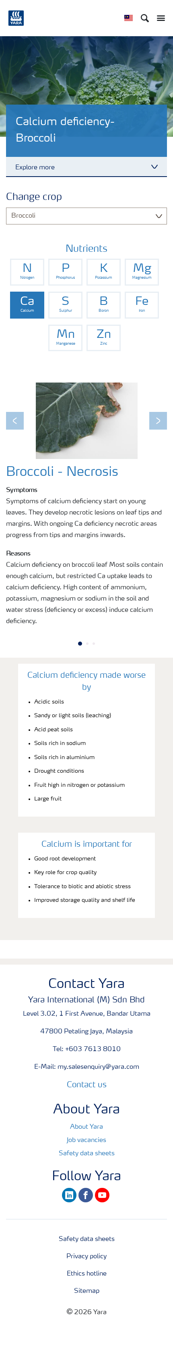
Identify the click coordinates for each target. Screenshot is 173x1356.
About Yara (86, 1127)
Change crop (34, 197)
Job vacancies (86, 1140)
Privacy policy (86, 1256)
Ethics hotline (87, 1274)
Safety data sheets (87, 1153)
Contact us (87, 1085)
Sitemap (86, 1291)
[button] (15, 421)
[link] (27, 272)
